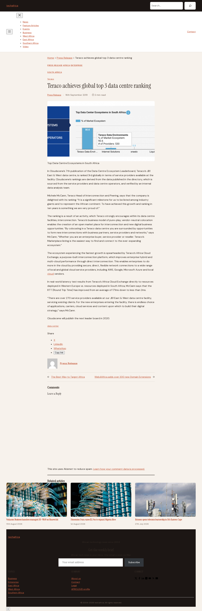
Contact (191, 31)
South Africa (54, 72)
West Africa (14, 589)
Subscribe (134, 562)
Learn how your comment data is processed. (119, 469)
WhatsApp (60, 348)
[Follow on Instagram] (146, 578)
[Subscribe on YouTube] (149, 578)
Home (50, 57)
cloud (50, 273)
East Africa (13, 585)
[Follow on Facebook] (139, 578)
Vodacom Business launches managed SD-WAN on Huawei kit (32, 519)
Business (12, 578)
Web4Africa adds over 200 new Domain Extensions (123, 377)
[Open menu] (9, 31)
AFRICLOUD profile (80, 589)
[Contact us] (156, 578)
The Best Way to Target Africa (68, 377)
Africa (66, 65)
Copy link (59, 352)
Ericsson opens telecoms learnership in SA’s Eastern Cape (158, 519)
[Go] (190, 6)
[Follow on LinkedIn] (142, 578)
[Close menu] (19, 15)
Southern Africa (16, 592)
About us (76, 578)
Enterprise (77, 65)
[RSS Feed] (153, 578)
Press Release (64, 57)
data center (53, 326)
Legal (74, 585)
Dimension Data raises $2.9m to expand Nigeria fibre (93, 519)
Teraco (50, 79)
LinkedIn (58, 344)
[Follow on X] (135, 578)
